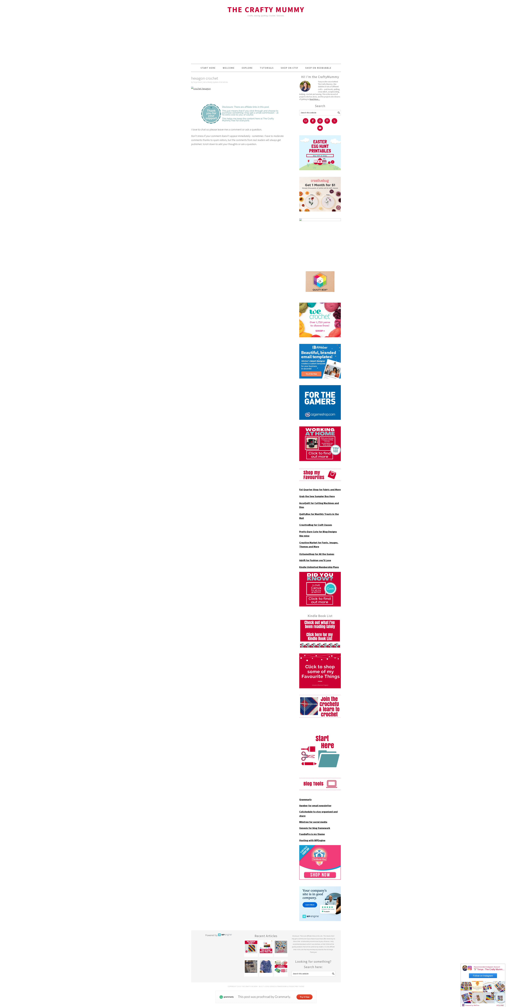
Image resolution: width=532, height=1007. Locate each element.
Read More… (315, 99)
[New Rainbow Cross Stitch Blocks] (251, 947)
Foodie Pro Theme (296, 986)
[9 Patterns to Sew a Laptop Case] (281, 966)
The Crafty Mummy (266, 9)
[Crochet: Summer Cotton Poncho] (266, 966)
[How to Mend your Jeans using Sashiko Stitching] (251, 966)
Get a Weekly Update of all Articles (215, 82)
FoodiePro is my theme (312, 834)
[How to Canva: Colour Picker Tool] (266, 947)
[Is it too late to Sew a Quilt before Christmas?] (281, 947)
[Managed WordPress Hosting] (225, 935)
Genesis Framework (278, 986)
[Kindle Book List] (320, 634)
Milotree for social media (313, 821)
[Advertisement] (266, 43)
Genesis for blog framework (314, 828)
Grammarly (305, 799)
